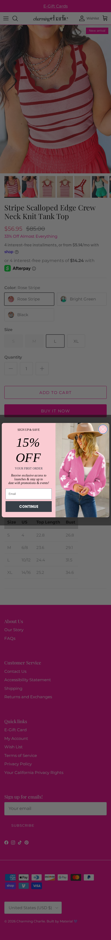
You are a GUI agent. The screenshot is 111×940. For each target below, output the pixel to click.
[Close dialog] (102, 429)
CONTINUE (28, 506)
